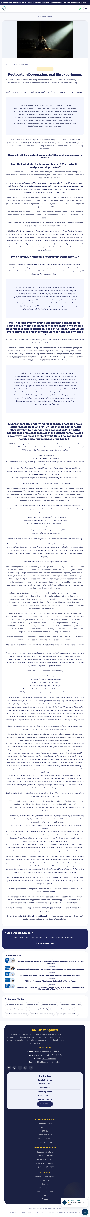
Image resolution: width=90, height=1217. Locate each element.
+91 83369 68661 (49, 1059)
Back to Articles (46, 17)
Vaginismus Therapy (45, 1159)
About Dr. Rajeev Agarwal (45, 1177)
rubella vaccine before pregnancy (16, 1014)
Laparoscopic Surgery (45, 1167)
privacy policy (33, 1212)
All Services (45, 1180)
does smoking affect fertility (39, 1009)
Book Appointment (46, 943)
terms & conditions (18, 1212)
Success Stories (45, 1188)
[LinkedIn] (25, 1068)
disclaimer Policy (48, 1212)
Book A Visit (45, 1104)
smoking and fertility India (14, 1004)
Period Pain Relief (45, 1135)
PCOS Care (45, 1131)
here (53, 892)
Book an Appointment (45, 1191)
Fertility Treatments (45, 1156)
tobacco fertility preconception (16, 1009)
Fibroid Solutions (45, 1142)
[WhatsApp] (31, 1068)
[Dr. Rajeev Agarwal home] (5, 8)
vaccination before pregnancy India (63, 1009)
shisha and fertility (32, 1004)
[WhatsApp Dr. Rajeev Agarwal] (79, 8)
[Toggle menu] (85, 8)
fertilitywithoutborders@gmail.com (47, 1062)
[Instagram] (14, 1068)
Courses (45, 1184)
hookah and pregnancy (49, 1004)
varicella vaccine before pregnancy (42, 1014)
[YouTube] (20, 1068)
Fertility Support (45, 1127)
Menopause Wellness (45, 1138)
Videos (45, 1199)
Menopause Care (45, 1124)
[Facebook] (9, 1068)
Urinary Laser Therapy (45, 1163)
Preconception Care (45, 1152)
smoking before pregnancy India (71, 1004)
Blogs (45, 1195)
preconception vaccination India (67, 1014)
